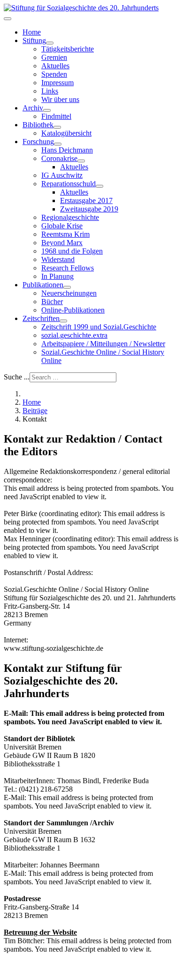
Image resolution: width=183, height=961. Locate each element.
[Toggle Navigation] (7, 18)
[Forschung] (57, 144)
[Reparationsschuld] (99, 186)
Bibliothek (38, 125)
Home (32, 32)
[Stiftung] (49, 43)
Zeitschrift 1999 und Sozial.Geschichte (98, 327)
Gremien (54, 57)
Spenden (54, 74)
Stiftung (34, 40)
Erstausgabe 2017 (86, 200)
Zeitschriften (41, 318)
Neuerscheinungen (69, 293)
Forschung (38, 142)
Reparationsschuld (68, 184)
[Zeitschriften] (63, 321)
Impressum (57, 83)
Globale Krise (62, 226)
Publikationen (43, 285)
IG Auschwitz (62, 175)
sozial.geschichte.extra (74, 335)
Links (49, 91)
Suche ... (17, 377)
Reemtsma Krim (65, 234)
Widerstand (58, 259)
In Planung (57, 276)
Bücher (52, 302)
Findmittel (56, 116)
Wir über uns (60, 99)
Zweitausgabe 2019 (89, 209)
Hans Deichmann (67, 150)
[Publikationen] (67, 287)
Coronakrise (59, 158)
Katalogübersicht (66, 133)
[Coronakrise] (81, 161)
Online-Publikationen (73, 310)
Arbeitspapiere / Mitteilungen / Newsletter (103, 344)
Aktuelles (55, 66)
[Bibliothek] (57, 127)
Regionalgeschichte (70, 217)
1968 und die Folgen (72, 251)
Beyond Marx (62, 243)
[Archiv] (47, 110)
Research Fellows (67, 268)
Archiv (33, 108)
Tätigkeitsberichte (67, 49)
